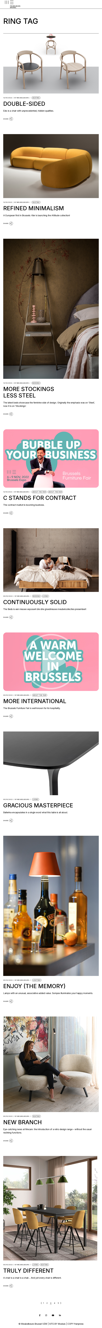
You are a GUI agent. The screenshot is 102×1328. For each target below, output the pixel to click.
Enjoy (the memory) (34, 986)
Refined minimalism (33, 208)
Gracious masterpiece (38, 805)
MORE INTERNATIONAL (34, 701)
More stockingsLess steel (28, 392)
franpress (78, 1324)
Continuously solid (35, 602)
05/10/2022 (8, 596)
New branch (22, 1122)
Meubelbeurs (21, 98)
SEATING (36, 98)
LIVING (45, 596)
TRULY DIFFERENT (28, 1270)
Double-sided (24, 103)
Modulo (62, 1324)
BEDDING (36, 383)
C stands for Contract (39, 497)
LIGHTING (37, 980)
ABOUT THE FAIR (39, 492)
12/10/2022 (7, 98)
